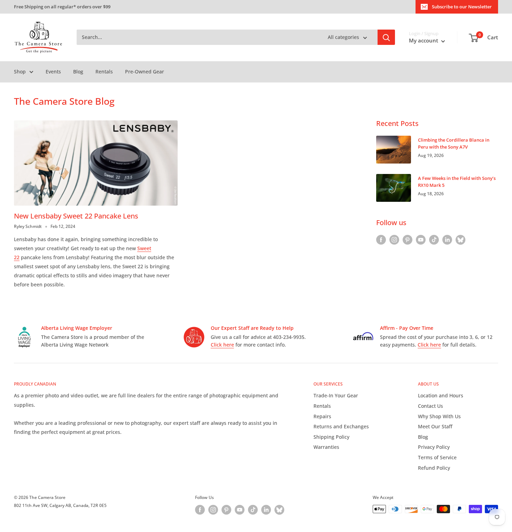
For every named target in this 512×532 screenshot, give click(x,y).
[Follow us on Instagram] (394, 240)
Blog (78, 71)
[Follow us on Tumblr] (460, 240)
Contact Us (430, 406)
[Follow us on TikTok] (434, 240)
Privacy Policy (434, 447)
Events (53, 71)
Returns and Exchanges (341, 426)
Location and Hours (440, 395)
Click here (222, 344)
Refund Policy (434, 467)
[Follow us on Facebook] (381, 240)
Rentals (104, 71)
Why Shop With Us (439, 416)
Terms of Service (437, 457)
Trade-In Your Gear (335, 395)
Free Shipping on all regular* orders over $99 (62, 6)
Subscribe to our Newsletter (462, 6)
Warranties (326, 447)
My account (424, 40)
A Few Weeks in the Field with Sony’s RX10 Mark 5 (457, 181)
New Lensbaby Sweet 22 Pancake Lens (76, 216)
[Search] (386, 37)
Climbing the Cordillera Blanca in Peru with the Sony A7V (453, 143)
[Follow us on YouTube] (421, 240)
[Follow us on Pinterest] (407, 240)
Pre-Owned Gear (144, 71)
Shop (20, 71)
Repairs (322, 416)
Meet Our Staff (435, 426)
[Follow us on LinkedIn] (447, 240)
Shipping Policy (331, 437)
